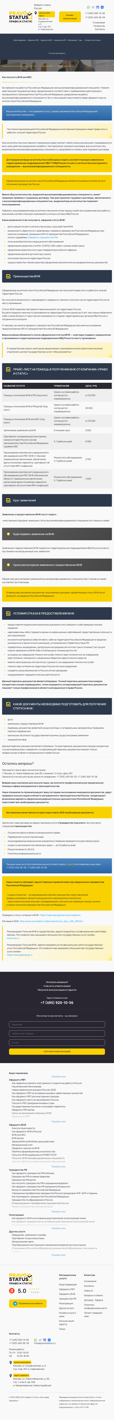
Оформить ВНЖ (46, 40)
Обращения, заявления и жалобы (29, 1234)
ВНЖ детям (18, 1138)
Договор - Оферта (93, 1300)
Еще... (81, 40)
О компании (99, 22)
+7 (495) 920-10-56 (95, 13)
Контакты (100, 29)
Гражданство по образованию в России (32, 1199)
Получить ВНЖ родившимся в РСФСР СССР (34, 1154)
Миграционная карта (23, 1241)
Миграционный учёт (22, 1144)
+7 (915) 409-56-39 (95, 17)
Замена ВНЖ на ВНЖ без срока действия (33, 1141)
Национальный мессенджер (26, 1086)
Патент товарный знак (93, 1314)
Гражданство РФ (60, 40)
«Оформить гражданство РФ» (42, 237)
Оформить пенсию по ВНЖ (25, 1148)
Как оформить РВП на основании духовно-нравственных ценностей (47, 1093)
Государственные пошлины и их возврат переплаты (38, 1106)
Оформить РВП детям (23, 1109)
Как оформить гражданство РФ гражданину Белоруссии (41, 1186)
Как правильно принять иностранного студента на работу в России (47, 1083)
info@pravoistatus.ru (45, 1343)
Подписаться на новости (30, 1303)
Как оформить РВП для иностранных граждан (35, 1096)
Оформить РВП (33, 40)
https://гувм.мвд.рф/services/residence (60, 915)
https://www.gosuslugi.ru (19, 954)
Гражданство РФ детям (24, 1179)
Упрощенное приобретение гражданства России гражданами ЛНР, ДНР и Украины (54, 1193)
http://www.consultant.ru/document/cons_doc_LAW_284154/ (51, 921)
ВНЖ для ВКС (19, 1134)
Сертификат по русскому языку (28, 1238)
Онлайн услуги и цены (93, 40)
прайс (70, 864)
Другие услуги (66, 1308)
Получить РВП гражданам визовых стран (33, 1103)
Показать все (58, 1121)
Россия (38, 8)
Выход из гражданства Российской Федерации (36, 1189)
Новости (88, 1290)
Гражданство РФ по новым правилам (31, 1176)
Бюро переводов (20, 40)
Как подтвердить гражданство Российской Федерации (40, 1196)
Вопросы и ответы (93, 1295)
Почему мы (99, 25)
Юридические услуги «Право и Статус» (19, 66)
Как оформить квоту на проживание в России (35, 1099)
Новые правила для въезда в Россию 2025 (34, 1089)
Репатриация (72, 40)
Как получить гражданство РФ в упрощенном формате (40, 1183)
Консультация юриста (57, 53)
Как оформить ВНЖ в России (27, 1131)
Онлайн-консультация (70, 17)
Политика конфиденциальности (94, 1306)
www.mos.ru (13, 938)
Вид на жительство (66, 66)
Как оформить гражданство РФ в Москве (33, 1173)
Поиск (62, 1328)
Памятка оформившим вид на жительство (33, 1151)
